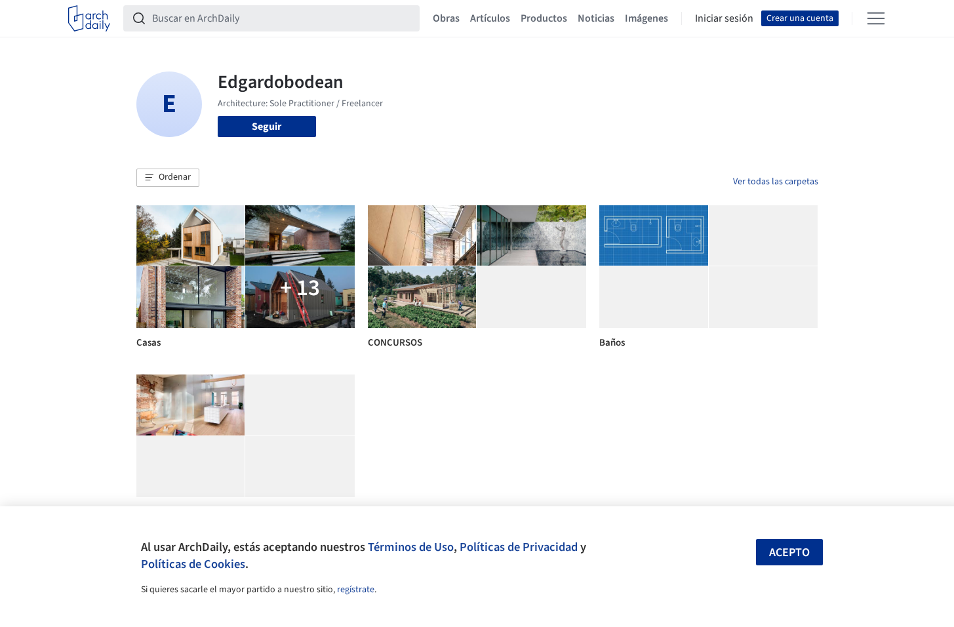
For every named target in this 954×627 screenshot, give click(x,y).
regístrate (355, 589)
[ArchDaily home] (89, 18)
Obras (446, 18)
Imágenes (646, 18)
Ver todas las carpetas (775, 181)
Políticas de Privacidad (519, 547)
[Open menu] (875, 18)
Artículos (490, 18)
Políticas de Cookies (193, 564)
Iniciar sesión (724, 18)
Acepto (789, 552)
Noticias (596, 18)
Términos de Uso (411, 547)
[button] (167, 178)
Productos (544, 18)
